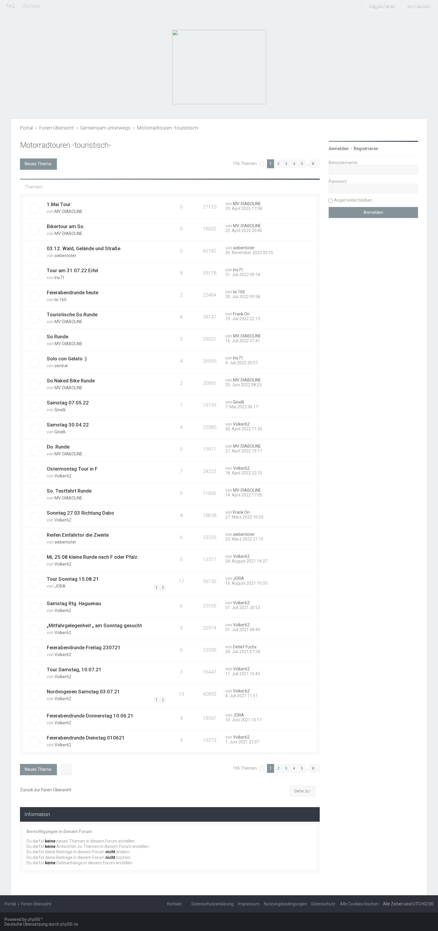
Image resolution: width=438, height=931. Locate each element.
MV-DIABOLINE (69, 211)
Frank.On (241, 314)
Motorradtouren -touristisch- (65, 145)
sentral (61, 365)
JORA (60, 586)
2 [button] (278, 163)
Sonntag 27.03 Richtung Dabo (80, 513)
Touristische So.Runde (72, 314)
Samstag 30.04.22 (68, 425)
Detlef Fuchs (245, 646)
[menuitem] (10, 5)
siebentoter (65, 255)
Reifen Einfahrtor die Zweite (78, 535)
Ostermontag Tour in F (72, 469)
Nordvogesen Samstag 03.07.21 (83, 692)
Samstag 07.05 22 (68, 403)
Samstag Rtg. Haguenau (74, 603)
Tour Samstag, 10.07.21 (74, 669)
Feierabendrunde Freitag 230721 (84, 647)
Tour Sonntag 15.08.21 (73, 579)
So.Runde (57, 337)
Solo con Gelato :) (67, 359)
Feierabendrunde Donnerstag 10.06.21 (90, 716)
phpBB (34, 919)
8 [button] (313, 163)
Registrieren (366, 148)
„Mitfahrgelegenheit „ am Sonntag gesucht (94, 625)
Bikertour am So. (66, 226)
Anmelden (339, 148)
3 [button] (286, 163)
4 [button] (294, 163)
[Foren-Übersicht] (219, 67)
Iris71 (60, 277)
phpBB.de (69, 924)
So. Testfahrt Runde (69, 491)
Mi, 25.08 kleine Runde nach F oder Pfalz (92, 557)
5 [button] (302, 163)
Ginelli (60, 409)
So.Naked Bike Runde (71, 381)
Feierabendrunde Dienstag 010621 (86, 738)
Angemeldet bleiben (353, 200)
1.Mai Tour (59, 204)
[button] (262, 164)
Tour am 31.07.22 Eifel (72, 270)
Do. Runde (58, 447)
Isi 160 (60, 299)
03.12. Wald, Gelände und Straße (83, 248)
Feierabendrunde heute (72, 292)
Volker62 (241, 424)
